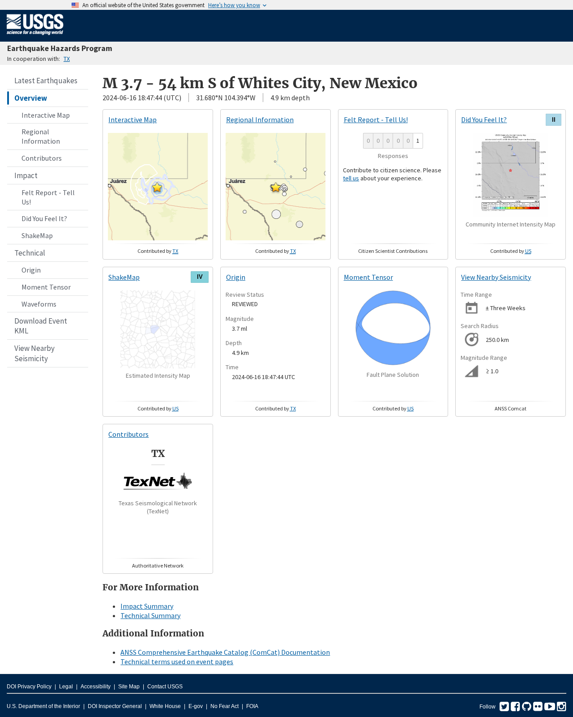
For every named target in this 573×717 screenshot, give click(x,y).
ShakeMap (37, 235)
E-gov (195, 706)
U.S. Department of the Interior (43, 706)
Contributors (41, 158)
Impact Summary (146, 606)
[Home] (35, 36)
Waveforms (38, 303)
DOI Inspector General (115, 706)
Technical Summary (150, 615)
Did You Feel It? (44, 218)
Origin (31, 269)
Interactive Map (45, 115)
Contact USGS (165, 686)
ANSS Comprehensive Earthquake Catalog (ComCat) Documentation (225, 652)
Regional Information (40, 136)
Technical (29, 253)
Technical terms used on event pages (176, 661)
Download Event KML (40, 326)
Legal (66, 686)
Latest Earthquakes (45, 80)
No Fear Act (224, 706)
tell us (351, 178)
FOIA (252, 706)
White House (165, 706)
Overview (30, 98)
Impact (26, 175)
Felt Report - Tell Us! (48, 197)
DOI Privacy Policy (29, 686)
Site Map (129, 686)
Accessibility (96, 686)
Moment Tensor (46, 286)
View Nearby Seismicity (34, 353)
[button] (157, 187)
